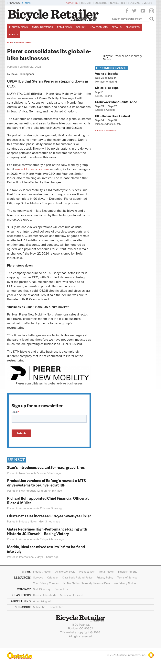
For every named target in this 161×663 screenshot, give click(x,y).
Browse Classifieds (44, 595)
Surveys (38, 577)
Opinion (81, 27)
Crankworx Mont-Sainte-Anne (116, 102)
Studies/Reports (127, 571)
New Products (99, 27)
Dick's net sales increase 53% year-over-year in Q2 (49, 516)
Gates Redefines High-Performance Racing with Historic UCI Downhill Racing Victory (47, 531)
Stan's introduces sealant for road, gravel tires (46, 467)
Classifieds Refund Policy (77, 577)
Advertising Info (42, 601)
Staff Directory (41, 589)
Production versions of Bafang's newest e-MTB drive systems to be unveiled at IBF (46, 483)
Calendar (52, 577)
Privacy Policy (105, 577)
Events (13, 34)
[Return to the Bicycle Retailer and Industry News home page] (53, 20)
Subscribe (101, 3)
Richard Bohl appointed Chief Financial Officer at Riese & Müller (48, 500)
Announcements (42, 27)
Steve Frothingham (22, 74)
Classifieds (133, 27)
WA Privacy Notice (125, 583)
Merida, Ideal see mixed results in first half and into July (46, 549)
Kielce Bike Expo (107, 88)
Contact (86, 3)
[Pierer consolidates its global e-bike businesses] (49, 380)
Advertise (72, 3)
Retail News (64, 27)
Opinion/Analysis (65, 571)
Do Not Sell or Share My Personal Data (86, 583)
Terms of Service (127, 577)
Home (10, 42)
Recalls (117, 27)
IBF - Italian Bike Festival (112, 116)
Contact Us (61, 589)
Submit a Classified (71, 595)
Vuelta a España (106, 74)
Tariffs (27, 3)
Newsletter (117, 3)
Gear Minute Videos (140, 3)
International (24, 42)
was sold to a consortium (32, 169)
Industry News (18, 27)
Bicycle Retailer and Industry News (122, 57)
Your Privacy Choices (46, 583)
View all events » (105, 130)
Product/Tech (87, 571)
